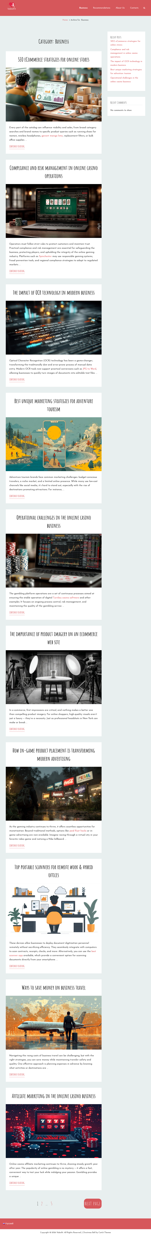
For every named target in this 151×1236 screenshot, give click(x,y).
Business (83, 8)
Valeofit (60, 1233)
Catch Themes (105, 1233)
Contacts (134, 8)
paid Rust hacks (77, 831)
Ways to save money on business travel (54, 987)
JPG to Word (89, 369)
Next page (93, 1204)
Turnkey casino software (66, 598)
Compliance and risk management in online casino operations (124, 53)
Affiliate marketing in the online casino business (54, 1095)
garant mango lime (52, 136)
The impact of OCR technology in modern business (54, 292)
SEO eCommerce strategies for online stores (53, 59)
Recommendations (101, 8)
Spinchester (45, 256)
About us (120, 8)
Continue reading (17, 147)
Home (65, 20)
